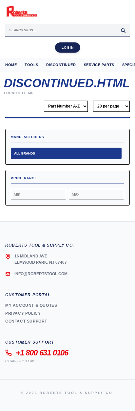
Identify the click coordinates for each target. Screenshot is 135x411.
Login (68, 47)
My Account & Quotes (31, 305)
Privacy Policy (23, 313)
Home (11, 65)
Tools (31, 65)
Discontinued (61, 65)
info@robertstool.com (41, 274)
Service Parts (99, 65)
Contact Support (26, 321)
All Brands (24, 153)
